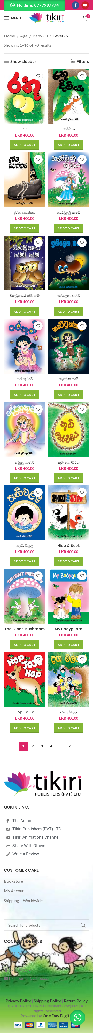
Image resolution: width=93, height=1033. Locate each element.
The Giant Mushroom (24, 628)
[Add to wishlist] (38, 75)
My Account (15, 890)
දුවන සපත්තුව (24, 212)
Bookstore (13, 881)
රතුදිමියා (68, 129)
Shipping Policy (47, 1000)
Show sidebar (23, 61)
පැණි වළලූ (24, 545)
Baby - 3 (40, 35)
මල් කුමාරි (25, 378)
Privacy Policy (18, 1000)
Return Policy (76, 1000)
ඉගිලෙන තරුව (68, 295)
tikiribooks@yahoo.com (30, 978)
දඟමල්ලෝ (68, 712)
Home (10, 35)
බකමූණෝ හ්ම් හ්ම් (25, 295)
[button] (24, 145)
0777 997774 (21, 970)
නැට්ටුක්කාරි (68, 378)
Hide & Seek (68, 545)
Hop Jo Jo (24, 712)
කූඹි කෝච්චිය (69, 462)
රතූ (24, 129)
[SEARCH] (83, 925)
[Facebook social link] (75, 5)
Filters (83, 61)
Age (24, 35)
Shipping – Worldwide (23, 900)
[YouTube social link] (85, 5)
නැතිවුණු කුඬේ (68, 212)
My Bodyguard (68, 628)
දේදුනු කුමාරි (24, 462)
